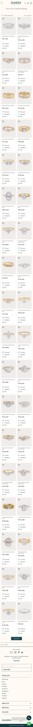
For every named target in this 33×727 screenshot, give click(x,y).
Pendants (4, 695)
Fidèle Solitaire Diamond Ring (8, 414)
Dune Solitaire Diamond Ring (24, 517)
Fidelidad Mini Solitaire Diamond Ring (23, 71)
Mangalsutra (5, 691)
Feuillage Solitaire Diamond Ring (24, 276)
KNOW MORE (16, 660)
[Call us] (29, 717)
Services (5, 708)
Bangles (4, 693)
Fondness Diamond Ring (23, 621)
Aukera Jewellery (20, 725)
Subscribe (6, 670)
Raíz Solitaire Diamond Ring (24, 172)
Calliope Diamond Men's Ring (8, 36)
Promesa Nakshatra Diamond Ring (8, 71)
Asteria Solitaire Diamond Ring (7, 448)
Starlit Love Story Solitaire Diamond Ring (23, 483)
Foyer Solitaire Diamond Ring (24, 310)
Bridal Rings (5, 679)
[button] (25, 3)
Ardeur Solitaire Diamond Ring (8, 379)
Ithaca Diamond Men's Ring (24, 105)
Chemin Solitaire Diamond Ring (23, 345)
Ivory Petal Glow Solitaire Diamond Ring (7, 483)
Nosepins (4, 698)
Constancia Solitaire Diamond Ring (22, 241)
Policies (5, 712)
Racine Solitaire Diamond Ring (7, 311)
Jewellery (6, 675)
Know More (4, 644)
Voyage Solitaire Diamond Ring (7, 518)
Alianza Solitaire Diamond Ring (23, 37)
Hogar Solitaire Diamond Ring (8, 172)
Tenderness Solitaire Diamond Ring (22, 552)
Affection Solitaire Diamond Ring (8, 587)
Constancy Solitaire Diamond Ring (8, 622)
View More (16, 638)
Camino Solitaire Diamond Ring (23, 207)
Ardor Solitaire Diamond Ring (8, 552)
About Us (5, 703)
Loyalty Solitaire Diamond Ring (23, 587)
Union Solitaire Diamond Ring (8, 345)
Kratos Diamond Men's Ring (8, 139)
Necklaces (4, 688)
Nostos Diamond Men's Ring (8, 105)
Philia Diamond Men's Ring (7, 275)
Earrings (4, 684)
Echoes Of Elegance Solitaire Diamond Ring (24, 448)
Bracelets (4, 686)
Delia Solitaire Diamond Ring (24, 414)
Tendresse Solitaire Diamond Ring (24, 380)
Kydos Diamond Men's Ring (23, 139)
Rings (3, 681)
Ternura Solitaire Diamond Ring (7, 241)
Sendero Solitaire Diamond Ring (8, 207)
